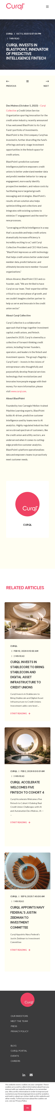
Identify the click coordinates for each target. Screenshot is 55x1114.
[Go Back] (27, 81)
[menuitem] (19, 1016)
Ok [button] (27, 1108)
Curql (9, 33)
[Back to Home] (15, 6)
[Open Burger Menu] (47, 6)
